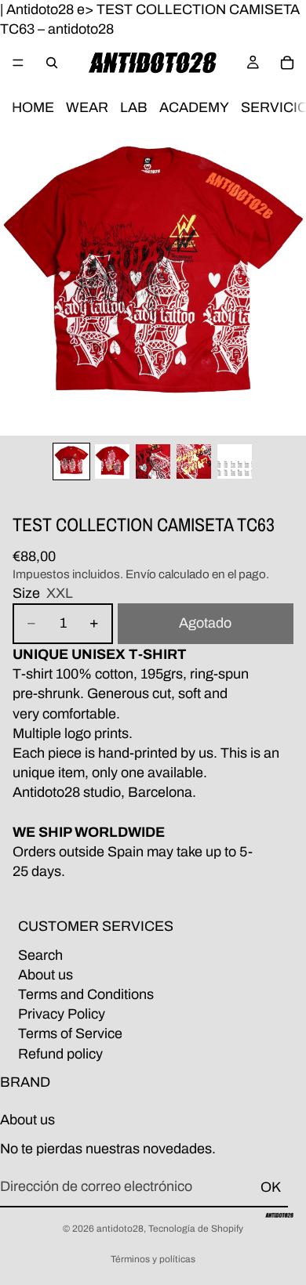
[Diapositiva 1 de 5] (71, 461)
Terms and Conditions (86, 994)
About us (45, 975)
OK (270, 1187)
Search (40, 954)
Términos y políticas (153, 1259)
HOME (33, 108)
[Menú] (18, 63)
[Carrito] (287, 62)
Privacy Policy (61, 1014)
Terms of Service (70, 1033)
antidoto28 (120, 1228)
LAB (134, 108)
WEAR (87, 108)
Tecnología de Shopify (195, 1228)
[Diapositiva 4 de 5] (194, 461)
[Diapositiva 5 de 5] (234, 461)
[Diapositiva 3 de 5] (153, 461)
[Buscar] (52, 62)
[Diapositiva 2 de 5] (112, 461)
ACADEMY (194, 108)
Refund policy (60, 1053)
